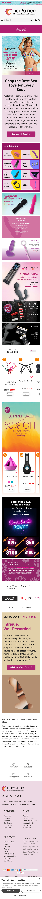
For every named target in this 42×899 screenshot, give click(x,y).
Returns (6, 849)
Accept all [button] (11, 890)
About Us (7, 816)
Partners (7, 821)
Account (26, 816)
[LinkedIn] (21, 796)
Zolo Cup (10, 607)
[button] (2, 19)
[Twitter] (11, 796)
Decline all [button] (31, 890)
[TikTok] (18, 796)
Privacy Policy (9, 854)
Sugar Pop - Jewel (11, 476)
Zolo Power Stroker (27, 476)
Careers (7, 818)
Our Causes (8, 825)
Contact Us (8, 828)
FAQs (6, 844)
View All (33, 351)
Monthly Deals (28, 823)
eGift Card (27, 828)
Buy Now (9, 394)
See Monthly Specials (21, 134)
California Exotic (26, 607)
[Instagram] (3, 796)
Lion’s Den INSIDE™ (30, 821)
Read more (9, 887)
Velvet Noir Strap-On (26, 381)
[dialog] (21, 888)
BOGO (21, 29)
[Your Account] (36, 19)
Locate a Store (28, 818)
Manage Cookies (10, 856)
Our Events (8, 823)
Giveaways (27, 825)
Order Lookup (9, 842)
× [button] (40, 879)
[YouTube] (7, 796)
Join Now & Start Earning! (21, 667)
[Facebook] (15, 796)
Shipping (7, 847)
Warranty (7, 851)
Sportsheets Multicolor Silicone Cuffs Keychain (10, 382)
